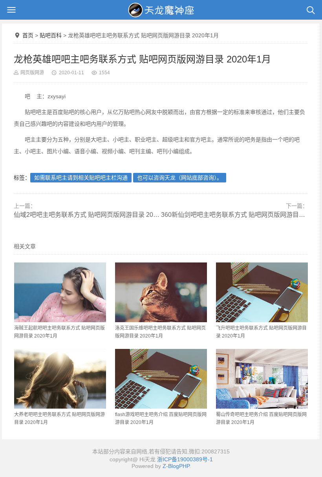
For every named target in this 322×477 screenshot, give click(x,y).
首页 (27, 35)
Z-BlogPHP (176, 466)
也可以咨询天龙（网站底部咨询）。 (179, 177)
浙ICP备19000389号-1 (185, 459)
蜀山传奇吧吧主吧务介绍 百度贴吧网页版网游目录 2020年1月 (261, 418)
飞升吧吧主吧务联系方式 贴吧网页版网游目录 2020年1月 (261, 332)
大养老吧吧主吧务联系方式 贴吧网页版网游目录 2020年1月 (59, 418)
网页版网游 (32, 72)
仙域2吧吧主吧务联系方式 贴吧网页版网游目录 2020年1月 (87, 214)
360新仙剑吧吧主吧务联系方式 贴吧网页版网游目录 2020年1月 (234, 214)
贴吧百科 (51, 35)
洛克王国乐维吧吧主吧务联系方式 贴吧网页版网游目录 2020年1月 (160, 332)
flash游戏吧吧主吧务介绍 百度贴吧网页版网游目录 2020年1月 (161, 418)
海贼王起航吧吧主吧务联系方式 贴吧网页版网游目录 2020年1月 (59, 332)
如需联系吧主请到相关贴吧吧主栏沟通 (81, 177)
